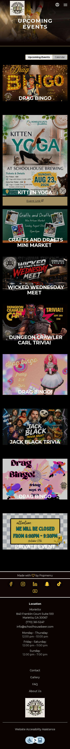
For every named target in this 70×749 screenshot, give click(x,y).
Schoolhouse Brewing (35, 707)
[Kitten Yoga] (35, 154)
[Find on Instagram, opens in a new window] (23, 584)
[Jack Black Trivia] (35, 434)
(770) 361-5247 (35, 622)
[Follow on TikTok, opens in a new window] (59, 584)
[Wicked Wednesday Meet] (35, 280)
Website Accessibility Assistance (35, 729)
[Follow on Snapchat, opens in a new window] (47, 584)
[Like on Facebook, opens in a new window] (10, 584)
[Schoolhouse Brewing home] (17, 8)
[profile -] (57, 5)
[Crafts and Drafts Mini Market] (35, 233)
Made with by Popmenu (27, 575)
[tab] (38, 57)
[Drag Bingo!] (35, 381)
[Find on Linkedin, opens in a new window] (35, 584)
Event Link (33, 201)
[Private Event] (35, 538)
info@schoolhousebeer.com (35, 626)
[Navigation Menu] (65, 5)
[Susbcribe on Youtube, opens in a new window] (35, 591)
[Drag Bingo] (35, 90)
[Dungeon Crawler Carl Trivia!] (35, 329)
